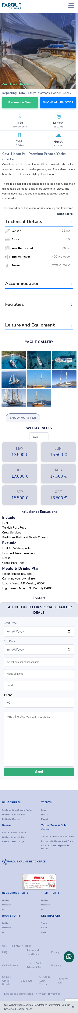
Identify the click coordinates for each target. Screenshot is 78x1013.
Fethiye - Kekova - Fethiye (13, 814)
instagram (28, 994)
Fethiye (5, 900)
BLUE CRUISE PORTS (15, 893)
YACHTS (46, 802)
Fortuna (44, 814)
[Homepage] (11, 6)
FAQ (4, 952)
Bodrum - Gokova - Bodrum (14, 832)
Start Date (10, 623)
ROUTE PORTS (11, 916)
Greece (44, 927)
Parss (43, 810)
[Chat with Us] (69, 956)
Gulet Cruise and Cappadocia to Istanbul (55, 847)
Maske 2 (44, 819)
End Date (9, 641)
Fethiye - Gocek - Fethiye (13, 841)
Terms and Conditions (33, 952)
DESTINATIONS (51, 916)
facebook (12, 994)
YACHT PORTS (50, 893)
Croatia (44, 932)
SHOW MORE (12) (23, 418)
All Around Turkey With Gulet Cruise (57, 836)
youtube (55, 994)
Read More (65, 214)
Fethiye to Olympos (11, 819)
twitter (42, 994)
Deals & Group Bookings (7, 980)
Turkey (44, 923)
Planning (56, 965)
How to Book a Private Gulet (35, 965)
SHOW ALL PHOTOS (58, 102)
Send (39, 772)
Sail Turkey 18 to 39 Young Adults (17, 810)
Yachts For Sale (63, 980)
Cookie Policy (24, 1009)
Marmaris (6, 905)
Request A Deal (20, 102)
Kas (3, 909)
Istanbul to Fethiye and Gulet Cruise (57, 841)
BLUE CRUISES (11, 802)
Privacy (55, 952)
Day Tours (27, 981)
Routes (6, 825)
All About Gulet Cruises (44, 980)
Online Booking (10, 965)
